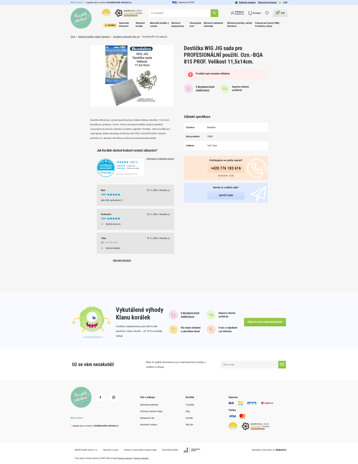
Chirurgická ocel (195, 24)
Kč (280, 2)
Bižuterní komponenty (177, 24)
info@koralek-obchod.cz (119, 2)
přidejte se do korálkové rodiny (265, 322)
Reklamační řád (147, 418)
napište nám (226, 195)
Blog (188, 411)
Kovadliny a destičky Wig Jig (126, 36)
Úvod (73, 36)
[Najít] (214, 13)
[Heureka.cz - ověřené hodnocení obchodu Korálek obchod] (120, 167)
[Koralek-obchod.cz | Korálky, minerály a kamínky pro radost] (81, 18)
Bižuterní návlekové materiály (213, 24)
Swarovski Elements (124, 24)
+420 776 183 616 (226, 168)
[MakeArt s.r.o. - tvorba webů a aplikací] (281, 450)
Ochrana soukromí (124, 458)
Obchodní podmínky (149, 404)
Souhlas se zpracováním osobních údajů (140, 450)
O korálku (190, 404)
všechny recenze (122, 260)
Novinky (112, 25)
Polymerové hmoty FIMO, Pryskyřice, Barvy (267, 24)
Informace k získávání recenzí (160, 158)
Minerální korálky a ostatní (159, 24)
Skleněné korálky (140, 24)
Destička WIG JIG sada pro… (155, 36)
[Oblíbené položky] (267, 13)
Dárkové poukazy (247, 2)
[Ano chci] (282, 364)
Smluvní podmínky (141, 458)
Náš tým (189, 424)
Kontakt (189, 418)
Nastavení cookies (148, 424)
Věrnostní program (267, 2)
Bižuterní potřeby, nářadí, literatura (239, 24)
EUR (285, 2)
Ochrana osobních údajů (151, 411)
